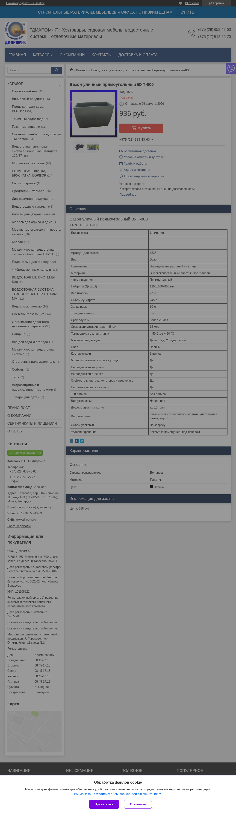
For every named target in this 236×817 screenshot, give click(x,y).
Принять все (104, 804)
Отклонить (138, 804)
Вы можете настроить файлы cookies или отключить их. (116, 794)
